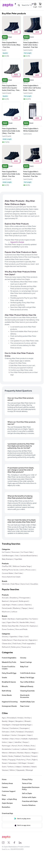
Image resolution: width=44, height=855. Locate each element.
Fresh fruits (17, 644)
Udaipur (18, 767)
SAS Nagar (22, 763)
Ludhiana (24, 749)
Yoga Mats (18, 559)
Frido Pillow (15, 584)
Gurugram (22, 735)
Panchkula (26, 756)
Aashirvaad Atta (22, 619)
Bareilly (4, 721)
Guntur (14, 735)
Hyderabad (33, 739)
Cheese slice (6, 644)
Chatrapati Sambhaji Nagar (21, 725)
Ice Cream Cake (27, 552)
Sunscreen (15, 552)
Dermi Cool (25, 584)
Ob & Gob (5, 584)
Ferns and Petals (21, 629)
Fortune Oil (24, 626)
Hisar (12, 739)
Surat (4, 767)
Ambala (20, 718)
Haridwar (5, 739)
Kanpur (25, 742)
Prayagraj (11, 760)
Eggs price (32, 640)
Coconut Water (7, 573)
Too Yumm (33, 619)
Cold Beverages (7, 556)
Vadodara (26, 767)
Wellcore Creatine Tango (22, 566)
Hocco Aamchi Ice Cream (11, 577)
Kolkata (26, 746)
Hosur (17, 739)
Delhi (13, 732)
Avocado (5, 598)
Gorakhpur (6, 735)
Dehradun (5, 732)
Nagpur (34, 753)
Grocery (5, 637)
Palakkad (17, 756)
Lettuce (14, 612)
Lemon (20, 605)
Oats (16, 556)
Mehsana (12, 753)
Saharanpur (12, 763)
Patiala (4, 760)
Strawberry (14, 598)
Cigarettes (13, 637)
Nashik (4, 756)
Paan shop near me (20, 640)
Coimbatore (14, 728)
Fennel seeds (6, 608)
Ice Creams (6, 552)
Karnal (14, 746)
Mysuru (27, 753)
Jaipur (10, 742)
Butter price (15, 647)
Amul (32, 622)
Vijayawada (20, 770)
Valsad (33, 767)
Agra (3, 718)
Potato (14, 605)
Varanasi (5, 770)
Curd (26, 637)
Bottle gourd (23, 601)
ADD (16, 32)
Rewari (4, 763)
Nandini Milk (24, 622)
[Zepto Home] (7, 5)
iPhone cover (30, 570)
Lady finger (6, 605)
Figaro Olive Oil (12, 622)
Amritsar (27, 718)
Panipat (34, 756)
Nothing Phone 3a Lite (10, 570)
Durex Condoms (8, 629)
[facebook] (16, 842)
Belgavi (11, 721)
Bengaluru (19, 721)
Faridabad (19, 732)
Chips (21, 637)
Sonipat (30, 763)
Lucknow (15, 749)
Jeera (31, 608)
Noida (10, 756)
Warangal (29, 770)
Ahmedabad (11, 718)
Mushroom (6, 612)
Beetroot (5, 601)
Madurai (32, 749)
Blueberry (16, 608)
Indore (4, 742)
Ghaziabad (29, 732)
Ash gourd (13, 601)
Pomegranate (24, 598)
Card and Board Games (28, 556)
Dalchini (28, 605)
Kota (32, 746)
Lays (3, 622)
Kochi (20, 746)
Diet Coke (18, 573)
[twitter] (10, 842)
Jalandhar (17, 742)
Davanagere (24, 728)
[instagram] (5, 842)
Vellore (12, 770)
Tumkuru (10, 767)
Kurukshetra (6, 749)
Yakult (4, 619)
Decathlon (34, 584)
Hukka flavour (7, 640)
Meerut (4, 753)
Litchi (22, 570)
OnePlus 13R (6, 566)
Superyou (33, 626)
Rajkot (34, 760)
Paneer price (26, 647)
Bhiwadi (27, 721)
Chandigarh (6, 725)
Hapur (29, 735)
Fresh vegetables (28, 644)
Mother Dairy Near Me (10, 626)
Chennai (5, 728)
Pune (29, 760)
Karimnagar (6, 746)
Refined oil (6, 647)
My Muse (11, 619)
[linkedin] (21, 842)
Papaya (24, 608)
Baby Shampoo (7, 559)
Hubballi (24, 739)
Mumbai (20, 753)
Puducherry (21, 760)
